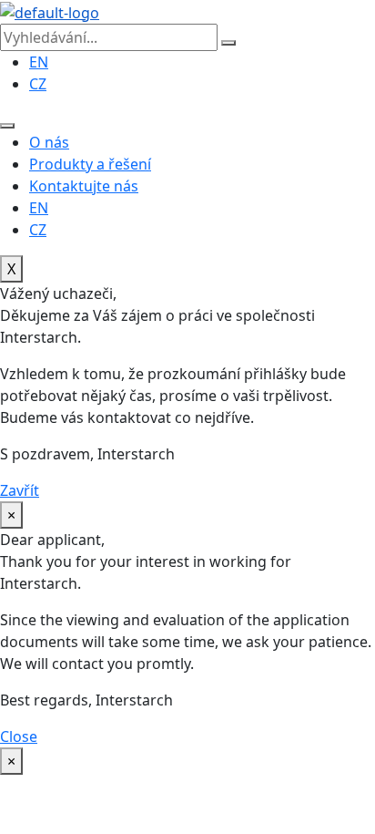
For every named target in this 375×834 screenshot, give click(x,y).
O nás (49, 142)
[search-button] (228, 43)
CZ (37, 230)
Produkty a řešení (90, 164)
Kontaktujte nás (83, 186)
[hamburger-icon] (7, 126)
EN (38, 208)
